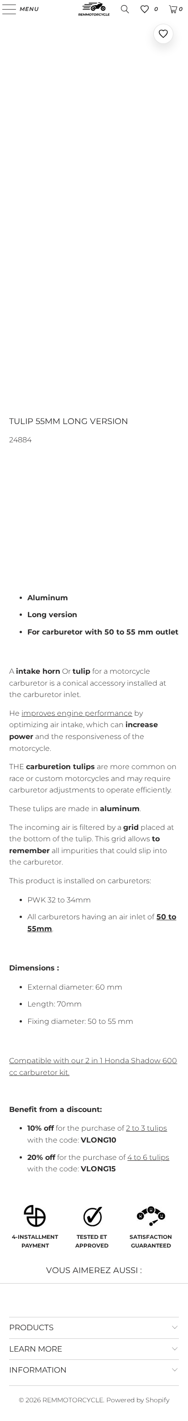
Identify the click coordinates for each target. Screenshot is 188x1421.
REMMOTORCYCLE (72, 1400)
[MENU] (5, 9)
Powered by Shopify (137, 1400)
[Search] (125, 9)
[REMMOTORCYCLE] (94, 9)
